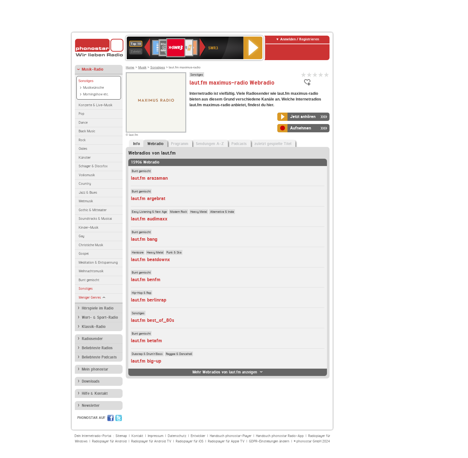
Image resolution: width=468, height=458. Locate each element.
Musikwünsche (93, 88)
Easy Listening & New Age (149, 211)
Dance (83, 123)
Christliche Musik (91, 245)
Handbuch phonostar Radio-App (280, 436)
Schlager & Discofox (93, 166)
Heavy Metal (198, 211)
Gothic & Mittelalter (93, 210)
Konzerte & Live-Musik (95, 105)
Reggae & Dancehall (179, 354)
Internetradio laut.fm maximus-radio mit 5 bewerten (327, 74)
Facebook (110, 418)
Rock (82, 140)
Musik (142, 67)
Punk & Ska (174, 252)
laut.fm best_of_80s (152, 320)
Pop (81, 114)
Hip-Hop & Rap (141, 293)
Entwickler (198, 436)
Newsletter (91, 405)
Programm (179, 144)
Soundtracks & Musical (95, 219)
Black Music (87, 131)
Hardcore (138, 252)
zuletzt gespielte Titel (272, 144)
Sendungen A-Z (210, 144)
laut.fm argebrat (148, 198)
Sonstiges (86, 81)
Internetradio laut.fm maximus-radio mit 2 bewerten (309, 74)
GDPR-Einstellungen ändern (269, 441)
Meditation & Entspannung (98, 262)
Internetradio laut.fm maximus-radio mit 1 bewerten (304, 74)
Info (136, 144)
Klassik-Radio (93, 326)
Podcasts (239, 144)
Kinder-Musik (88, 228)
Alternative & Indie (222, 211)
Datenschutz (177, 436)
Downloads (91, 381)
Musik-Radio (92, 69)
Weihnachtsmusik (91, 271)
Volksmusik (87, 175)
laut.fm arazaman (149, 178)
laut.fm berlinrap (148, 300)
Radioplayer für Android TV (151, 441)
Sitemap (121, 436)
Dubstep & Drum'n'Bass (147, 354)
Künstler (85, 158)
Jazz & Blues (88, 193)
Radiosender (92, 339)
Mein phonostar (95, 369)
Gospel (84, 254)
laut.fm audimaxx (149, 219)
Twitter (118, 418)
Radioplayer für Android (109, 441)
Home (130, 67)
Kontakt (137, 436)
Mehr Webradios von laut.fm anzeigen (225, 372)
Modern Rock (178, 211)
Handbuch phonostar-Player (231, 436)
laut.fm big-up (146, 361)
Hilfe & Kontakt (95, 393)
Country (85, 184)
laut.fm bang (144, 239)
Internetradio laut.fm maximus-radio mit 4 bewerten (321, 74)
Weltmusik (86, 201)
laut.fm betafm (146, 341)
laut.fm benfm (145, 279)
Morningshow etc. (96, 94)
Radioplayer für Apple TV (226, 441)
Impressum (155, 436)
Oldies (83, 149)
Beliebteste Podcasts (99, 357)
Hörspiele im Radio (97, 308)
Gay (81, 236)
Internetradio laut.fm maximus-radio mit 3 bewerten (315, 74)
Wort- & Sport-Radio (100, 317)
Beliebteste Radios (97, 348)
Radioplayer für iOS (189, 441)
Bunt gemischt (89, 280)
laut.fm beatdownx (150, 259)
